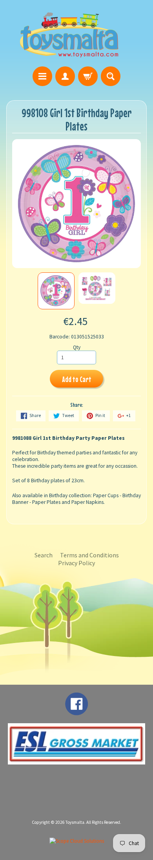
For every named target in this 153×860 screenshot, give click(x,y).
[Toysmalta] (69, 34)
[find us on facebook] (76, 711)
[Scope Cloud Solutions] (76, 841)
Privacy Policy (76, 563)
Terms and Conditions (89, 555)
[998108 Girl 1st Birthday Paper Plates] (56, 290)
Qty (76, 347)
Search (44, 555)
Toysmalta (75, 822)
